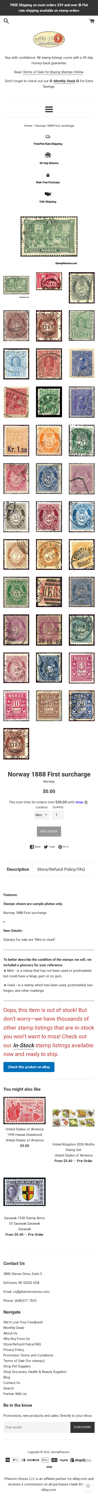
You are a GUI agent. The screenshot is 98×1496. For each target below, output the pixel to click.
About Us (10, 1333)
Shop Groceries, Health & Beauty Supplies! (35, 1372)
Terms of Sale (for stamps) (24, 1361)
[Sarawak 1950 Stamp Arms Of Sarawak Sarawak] (24, 1192)
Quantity (58, 807)
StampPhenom (60, 1452)
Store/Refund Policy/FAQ (61, 869)
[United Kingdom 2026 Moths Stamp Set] (73, 1118)
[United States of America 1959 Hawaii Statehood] (24, 1110)
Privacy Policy (13, 1350)
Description (18, 869)
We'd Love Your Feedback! (23, 1322)
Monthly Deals (13, 1328)
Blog (6, 1377)
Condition (42, 807)
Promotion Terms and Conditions (28, 1355)
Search (8, 1388)
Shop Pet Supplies (17, 1366)
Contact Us (11, 1383)
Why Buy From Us (16, 1339)
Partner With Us (15, 1394)
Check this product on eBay (29, 1067)
